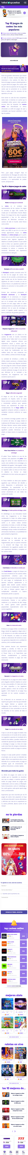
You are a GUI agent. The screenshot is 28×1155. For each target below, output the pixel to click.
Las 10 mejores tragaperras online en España (17, 836)
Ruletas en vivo (14, 1044)
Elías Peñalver (14, 60)
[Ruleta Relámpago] (21, 1070)
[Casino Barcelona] (4, 958)
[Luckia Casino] (4, 943)
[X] (11, 63)
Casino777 (9, 949)
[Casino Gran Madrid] (4, 936)
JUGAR (7, 1146)
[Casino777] (4, 951)
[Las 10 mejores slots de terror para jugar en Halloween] (5, 828)
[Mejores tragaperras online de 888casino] (5, 1102)
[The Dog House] (7, 1023)
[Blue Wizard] (7, 1004)
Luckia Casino (10, 942)
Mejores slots (14, 995)
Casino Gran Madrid (12, 934)
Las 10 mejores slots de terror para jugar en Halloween (16, 828)
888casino (9, 964)
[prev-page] (13, 1131)
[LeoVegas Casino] (4, 973)
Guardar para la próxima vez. (11, 894)
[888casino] (4, 966)
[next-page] (15, 1131)
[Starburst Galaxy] (21, 1004)
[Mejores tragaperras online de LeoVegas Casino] (5, 1094)
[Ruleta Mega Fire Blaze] (7, 1053)
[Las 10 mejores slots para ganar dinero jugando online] (5, 820)
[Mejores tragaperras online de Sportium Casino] (5, 1110)
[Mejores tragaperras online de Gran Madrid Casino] (5, 1118)
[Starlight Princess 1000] (21, 1023)
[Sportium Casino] (4, 981)
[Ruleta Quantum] (7, 1070)
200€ (23, 936)
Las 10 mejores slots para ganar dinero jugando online (17, 820)
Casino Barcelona (11, 956)
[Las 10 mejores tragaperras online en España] (5, 836)
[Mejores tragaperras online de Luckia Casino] (5, 1125)
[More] (22, 63)
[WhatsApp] (15, 63)
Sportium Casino (11, 979)
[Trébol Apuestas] (10, 3)
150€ (23, 951)
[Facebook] (8, 63)
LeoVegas (9, 971)
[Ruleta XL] (21, 1053)
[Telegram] (18, 63)
